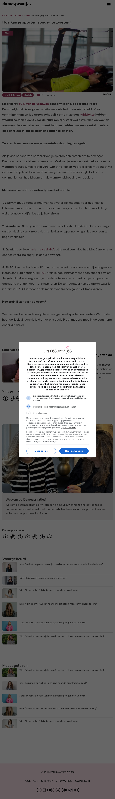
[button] (57, 413)
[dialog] (57, 399)
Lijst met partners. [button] (68, 427)
